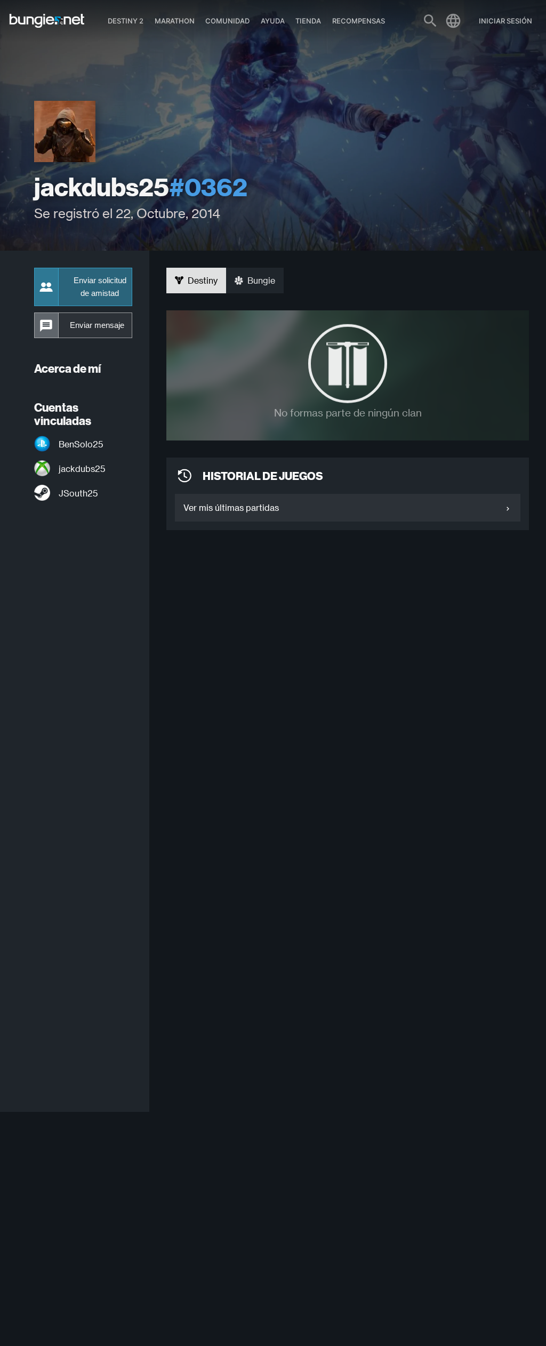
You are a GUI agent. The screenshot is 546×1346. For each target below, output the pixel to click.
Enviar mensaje (97, 325)
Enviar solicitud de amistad (100, 287)
